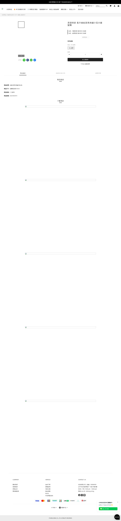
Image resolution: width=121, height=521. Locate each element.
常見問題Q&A (49, 495)
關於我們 (15, 484)
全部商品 (9, 9)
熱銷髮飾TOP (44, 9)
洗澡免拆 (80, 9)
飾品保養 (47, 491)
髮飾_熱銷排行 (21, 15)
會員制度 (15, 487)
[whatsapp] (31, 60)
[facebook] (27, 60)
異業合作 (15, 489)
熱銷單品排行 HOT (12, 15)
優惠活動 (63, 9)
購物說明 (47, 487)
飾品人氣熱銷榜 (54, 9)
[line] (24, 60)
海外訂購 (47, 489)
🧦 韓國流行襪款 (32, 9)
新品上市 (72, 9)
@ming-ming (90, 491)
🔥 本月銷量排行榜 (20, 9)
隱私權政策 (16, 491)
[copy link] (34, 60)
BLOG (47, 493)
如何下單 (47, 484)
